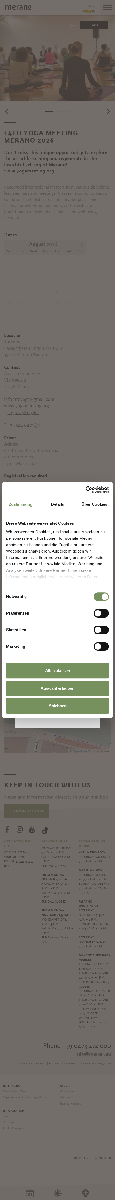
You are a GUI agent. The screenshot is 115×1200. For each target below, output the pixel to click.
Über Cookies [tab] (94, 504)
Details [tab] (57, 504)
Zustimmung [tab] (21, 504)
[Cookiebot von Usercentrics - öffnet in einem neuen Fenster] (85, 489)
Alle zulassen (57, 670)
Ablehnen (58, 705)
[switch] (101, 613)
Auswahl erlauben (57, 688)
